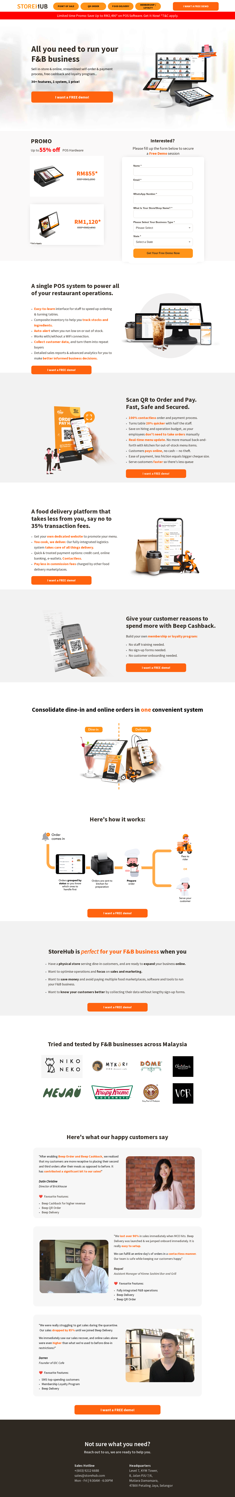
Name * (137, 165)
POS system (70, 286)
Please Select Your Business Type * (154, 222)
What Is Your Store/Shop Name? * (152, 208)
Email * (137, 179)
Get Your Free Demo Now (163, 253)
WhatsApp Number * (145, 194)
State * (137, 236)
